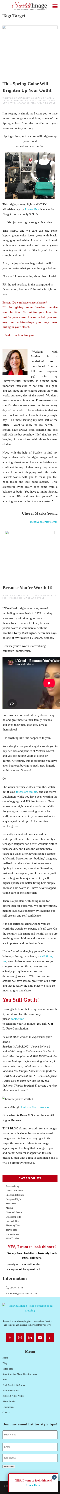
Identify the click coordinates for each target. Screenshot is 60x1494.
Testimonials (8, 1407)
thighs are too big (26, 791)
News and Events (14, 1212)
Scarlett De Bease (30, 98)
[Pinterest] (50, 1337)
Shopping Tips (13, 1225)
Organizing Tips (13, 1217)
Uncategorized (12, 1234)
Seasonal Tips (27, 103)
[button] (55, 6)
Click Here (33, 1485)
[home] (30, 1307)
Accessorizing (36, 100)
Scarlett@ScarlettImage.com (23, 1293)
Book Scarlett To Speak (13, 1385)
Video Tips (7, 1369)
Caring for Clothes (14, 1190)
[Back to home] (30, 6)
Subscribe (9, 1466)
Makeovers (11, 1203)
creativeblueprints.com (44, 521)
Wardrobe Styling (10, 1390)
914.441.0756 (16, 1287)
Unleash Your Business (35, 1107)
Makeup (9, 1208)
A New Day (31, 209)
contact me (17, 1018)
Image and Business (15, 1195)
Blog (4, 1363)
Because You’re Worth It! (27, 587)
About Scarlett (9, 1401)
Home (5, 1358)
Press (4, 1379)
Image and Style (34, 598)
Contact (6, 1412)
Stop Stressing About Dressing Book (19, 1374)
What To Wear (47, 103)
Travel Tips (11, 1230)
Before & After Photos (13, 1396)
